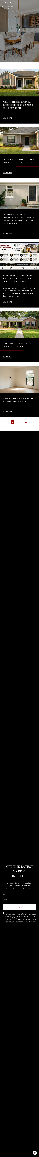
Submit (19, 907)
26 (26, 422)
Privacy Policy (24, 922)
